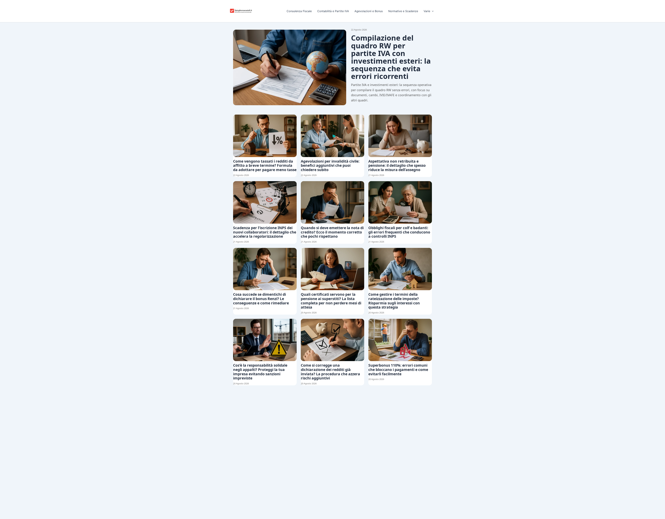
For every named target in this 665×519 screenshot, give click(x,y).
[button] (432, 11)
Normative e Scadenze (403, 11)
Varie (427, 11)
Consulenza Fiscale (299, 11)
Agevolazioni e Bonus (368, 11)
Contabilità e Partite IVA (333, 11)
